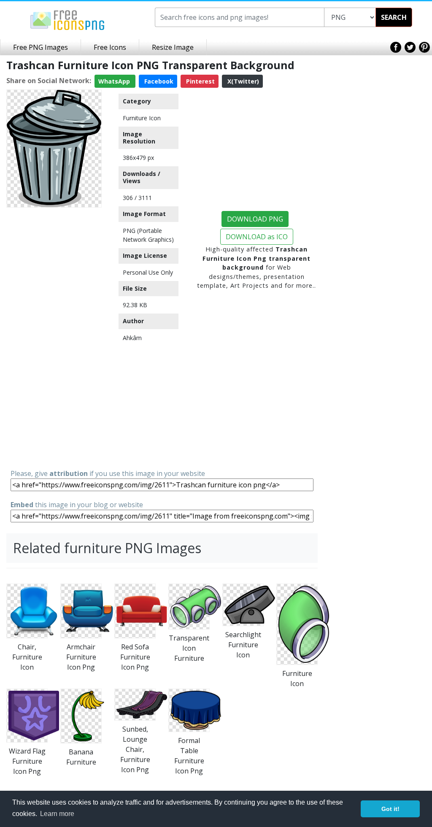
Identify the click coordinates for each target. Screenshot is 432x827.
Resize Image (173, 47)
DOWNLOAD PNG (255, 219)
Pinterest (199, 81)
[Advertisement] (54, 337)
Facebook (158, 81)
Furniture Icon (142, 118)
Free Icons (110, 47)
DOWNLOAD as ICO (257, 236)
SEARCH (394, 17)
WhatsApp (115, 81)
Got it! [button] (390, 808)
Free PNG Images (40, 47)
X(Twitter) (242, 81)
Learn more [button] (57, 813)
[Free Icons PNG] (67, 19)
